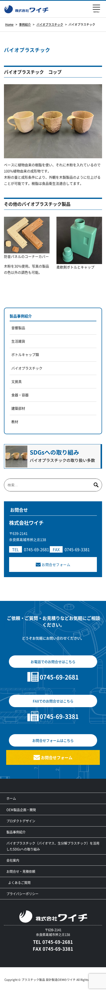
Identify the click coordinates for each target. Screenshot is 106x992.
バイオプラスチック (26, 368)
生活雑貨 (18, 341)
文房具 (16, 381)
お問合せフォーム (56, 564)
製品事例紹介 (21, 316)
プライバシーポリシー (22, 893)
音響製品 (18, 327)
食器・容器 (20, 394)
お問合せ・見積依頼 (20, 871)
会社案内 (12, 860)
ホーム (11, 798)
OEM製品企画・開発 (21, 809)
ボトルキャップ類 (25, 354)
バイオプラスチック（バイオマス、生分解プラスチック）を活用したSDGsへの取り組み (52, 846)
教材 (14, 421)
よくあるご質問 (19, 882)
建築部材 (18, 408)
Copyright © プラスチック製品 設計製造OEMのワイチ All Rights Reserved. (53, 979)
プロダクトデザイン (20, 820)
